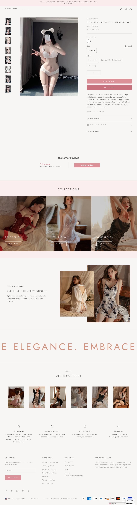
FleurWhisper (92, 19)
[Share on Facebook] (94, 112)
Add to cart (109, 81)
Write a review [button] (87, 165)
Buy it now (109, 88)
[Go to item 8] (8, 89)
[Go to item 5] (8, 60)
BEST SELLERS (41, 9)
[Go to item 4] (8, 50)
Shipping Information (50, 462)
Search (67, 469)
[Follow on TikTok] (28, 491)
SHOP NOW (13, 244)
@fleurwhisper (68, 376)
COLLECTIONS (55, 9)
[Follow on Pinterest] (23, 491)
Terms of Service (48, 480)
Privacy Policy (47, 483)
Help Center (69, 466)
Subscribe (13, 478)
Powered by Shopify (69, 498)
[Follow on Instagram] (17, 491)
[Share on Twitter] (97, 112)
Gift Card (45, 476)
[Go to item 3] (8, 41)
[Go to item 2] (8, 31)
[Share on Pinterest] (100, 112)
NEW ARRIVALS (27, 9)
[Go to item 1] (8, 21)
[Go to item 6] (8, 70)
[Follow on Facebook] (6, 491)
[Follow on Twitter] (12, 491)
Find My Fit (68, 462)
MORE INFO (80, 9)
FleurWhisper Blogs (49, 473)
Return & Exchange (49, 469)
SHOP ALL (68, 9)
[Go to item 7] (8, 79)
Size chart (128, 46)
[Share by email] (103, 112)
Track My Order (48, 466)
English (33, 499)
